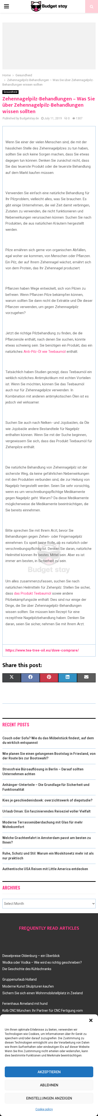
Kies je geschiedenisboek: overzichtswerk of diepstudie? (47, 800)
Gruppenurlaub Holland (19, 979)
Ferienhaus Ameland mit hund (25, 1004)
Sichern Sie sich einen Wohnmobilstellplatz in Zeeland (42, 993)
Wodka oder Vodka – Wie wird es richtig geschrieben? (42, 962)
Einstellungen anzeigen (49, 1098)
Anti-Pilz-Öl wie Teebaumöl (45, 351)
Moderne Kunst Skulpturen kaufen (28, 986)
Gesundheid (10, 92)
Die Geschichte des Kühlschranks (26, 969)
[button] (90, 1020)
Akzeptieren (49, 1072)
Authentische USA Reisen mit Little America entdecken (45, 869)
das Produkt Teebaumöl (32, 593)
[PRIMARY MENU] (6, 6)
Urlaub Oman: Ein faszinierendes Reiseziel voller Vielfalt (46, 811)
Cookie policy (44, 1109)
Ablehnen (49, 1085)
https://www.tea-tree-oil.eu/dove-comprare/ (42, 650)
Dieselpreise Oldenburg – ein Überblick (31, 956)
